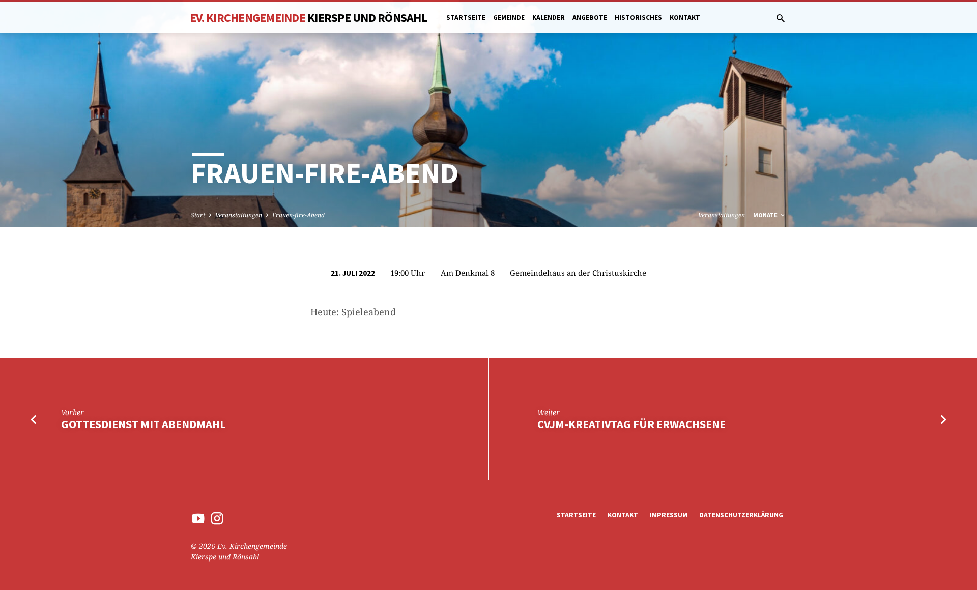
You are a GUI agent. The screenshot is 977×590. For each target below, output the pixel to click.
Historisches (638, 17)
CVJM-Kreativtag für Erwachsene (631, 424)
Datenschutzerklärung (741, 515)
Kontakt (685, 17)
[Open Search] (780, 18)
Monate (766, 215)
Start (198, 215)
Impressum (668, 515)
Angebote (589, 17)
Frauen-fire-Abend (298, 215)
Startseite (465, 17)
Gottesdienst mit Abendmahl (143, 424)
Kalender (548, 17)
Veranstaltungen (238, 215)
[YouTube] (198, 518)
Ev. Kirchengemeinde (308, 17)
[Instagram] (217, 518)
